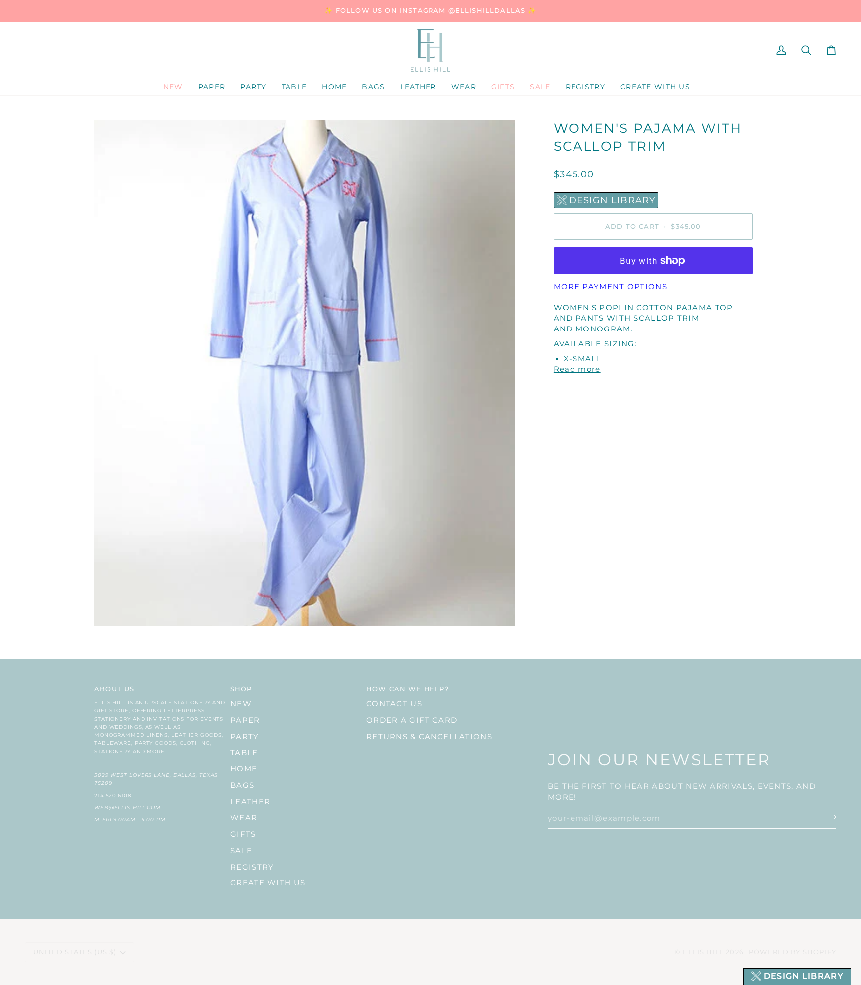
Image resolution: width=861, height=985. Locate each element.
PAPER (245, 720)
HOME (243, 769)
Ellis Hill (703, 952)
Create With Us (267, 882)
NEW (241, 703)
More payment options (610, 286)
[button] (212, 87)
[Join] (828, 817)
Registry (252, 867)
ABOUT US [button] (114, 689)
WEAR (243, 817)
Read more (577, 369)
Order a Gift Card (411, 720)
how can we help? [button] (407, 689)
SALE (241, 850)
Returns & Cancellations (429, 736)
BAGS (242, 785)
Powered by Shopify (792, 952)
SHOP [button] (241, 689)
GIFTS (243, 834)
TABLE (244, 752)
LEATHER (250, 801)
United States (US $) (74, 952)
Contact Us (394, 703)
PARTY (244, 736)
